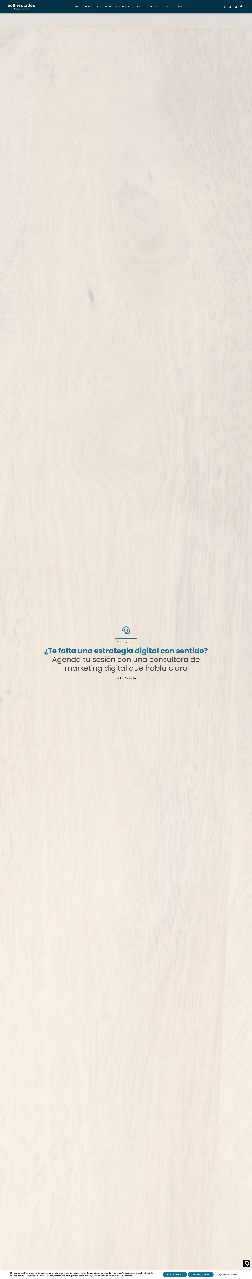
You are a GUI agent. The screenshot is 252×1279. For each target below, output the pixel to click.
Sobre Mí (107, 6)
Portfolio (139, 6)
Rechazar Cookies (200, 1274)
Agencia (76, 6)
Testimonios (155, 6)
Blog (168, 6)
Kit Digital (121, 6)
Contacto (180, 6)
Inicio (119, 678)
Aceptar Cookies (174, 1274)
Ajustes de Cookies (228, 1274)
